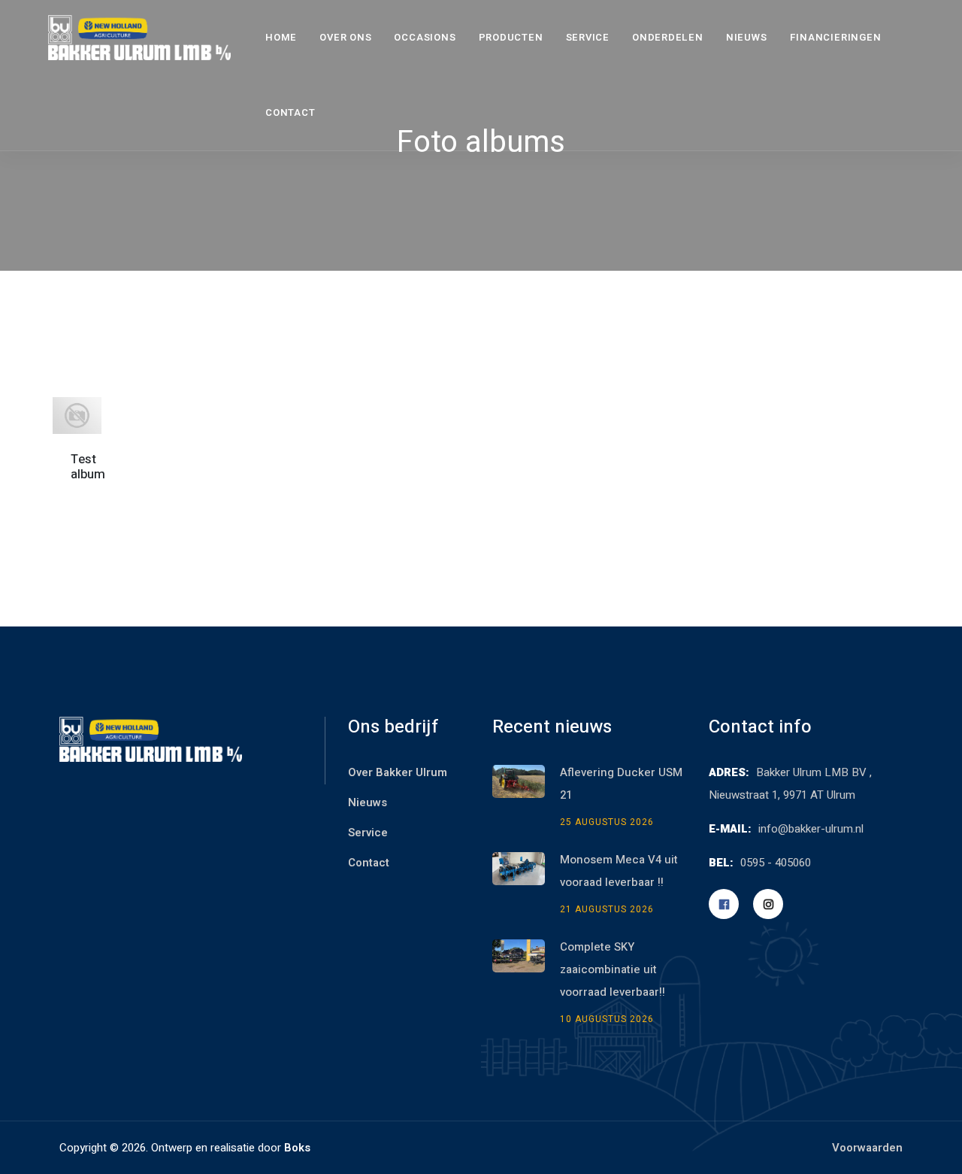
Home (281, 37)
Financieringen (836, 37)
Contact (290, 112)
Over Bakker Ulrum (397, 772)
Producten (511, 37)
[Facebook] (724, 904)
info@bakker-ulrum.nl (811, 829)
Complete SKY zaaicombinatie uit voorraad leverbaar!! (614, 969)
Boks (297, 1147)
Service (588, 37)
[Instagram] (768, 904)
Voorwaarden (867, 1147)
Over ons (345, 37)
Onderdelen (667, 37)
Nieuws (746, 37)
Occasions (424, 37)
